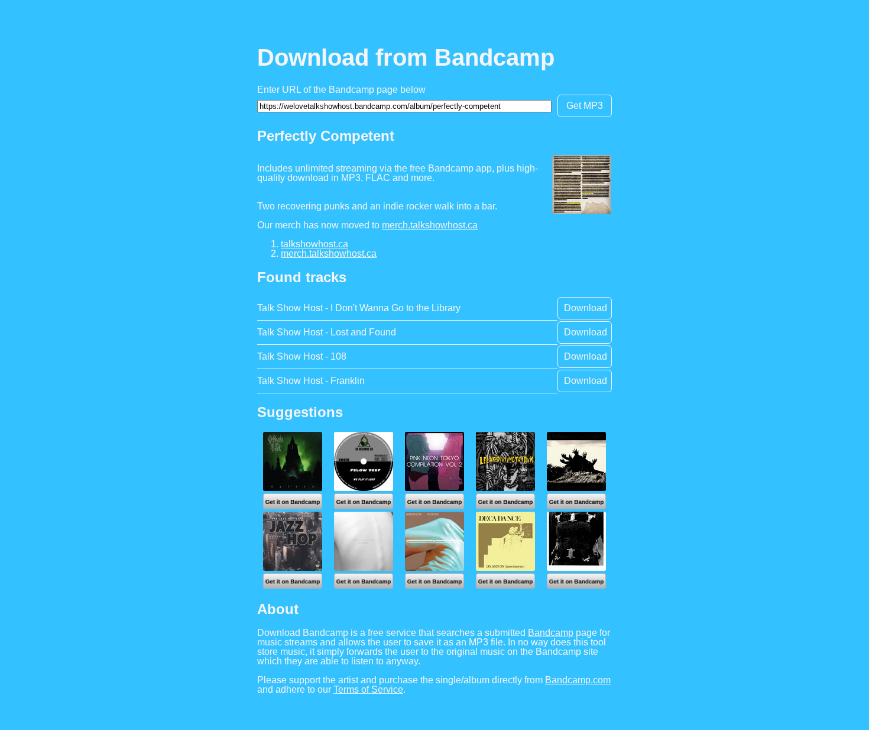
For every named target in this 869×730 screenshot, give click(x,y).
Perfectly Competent (325, 136)
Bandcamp (550, 633)
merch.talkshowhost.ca (430, 225)
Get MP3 (584, 106)
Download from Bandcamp (406, 57)
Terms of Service (368, 689)
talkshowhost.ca (314, 244)
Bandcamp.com (578, 680)
